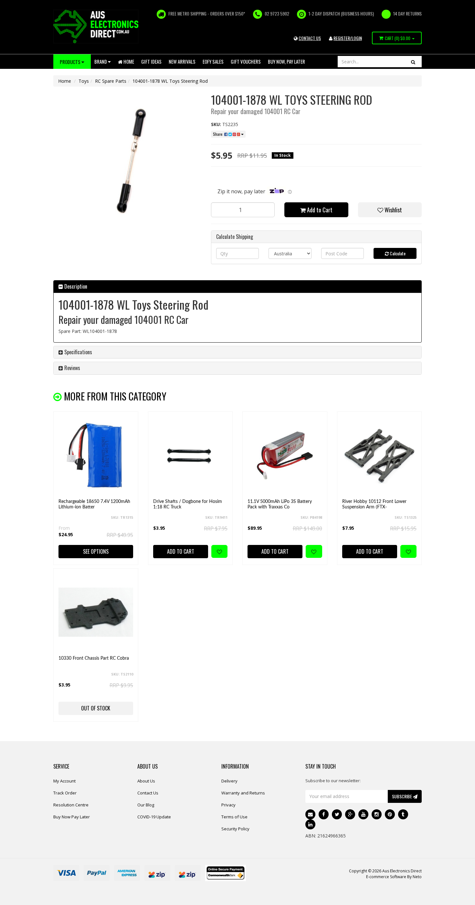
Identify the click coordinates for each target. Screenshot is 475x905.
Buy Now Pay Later (71, 817)
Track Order (65, 793)
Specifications (77, 352)
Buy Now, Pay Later (286, 61)
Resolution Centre (71, 805)
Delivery (229, 781)
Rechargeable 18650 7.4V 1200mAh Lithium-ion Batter (94, 504)
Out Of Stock (95, 708)
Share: (218, 134)
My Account (64, 781)
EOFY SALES (213, 61)
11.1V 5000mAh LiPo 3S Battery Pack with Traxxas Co (280, 504)
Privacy (228, 805)
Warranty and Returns (243, 793)
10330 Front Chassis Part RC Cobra (93, 658)
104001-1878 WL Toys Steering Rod (170, 81)
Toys (84, 81)
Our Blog (145, 805)
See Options (96, 551)
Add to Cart (319, 210)
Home (128, 61)
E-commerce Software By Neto (394, 876)
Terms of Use (234, 817)
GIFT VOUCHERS (246, 61)
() (397, 38)
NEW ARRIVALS (182, 61)
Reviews (71, 368)
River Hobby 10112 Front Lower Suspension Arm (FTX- (374, 504)
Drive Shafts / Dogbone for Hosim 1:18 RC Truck (187, 504)
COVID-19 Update (154, 817)
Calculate (397, 253)
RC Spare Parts (110, 81)
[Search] (413, 61)
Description (75, 286)
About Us (146, 781)
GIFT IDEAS (151, 61)
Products (70, 61)
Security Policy (235, 829)
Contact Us (147, 793)
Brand (101, 61)
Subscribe (402, 796)
